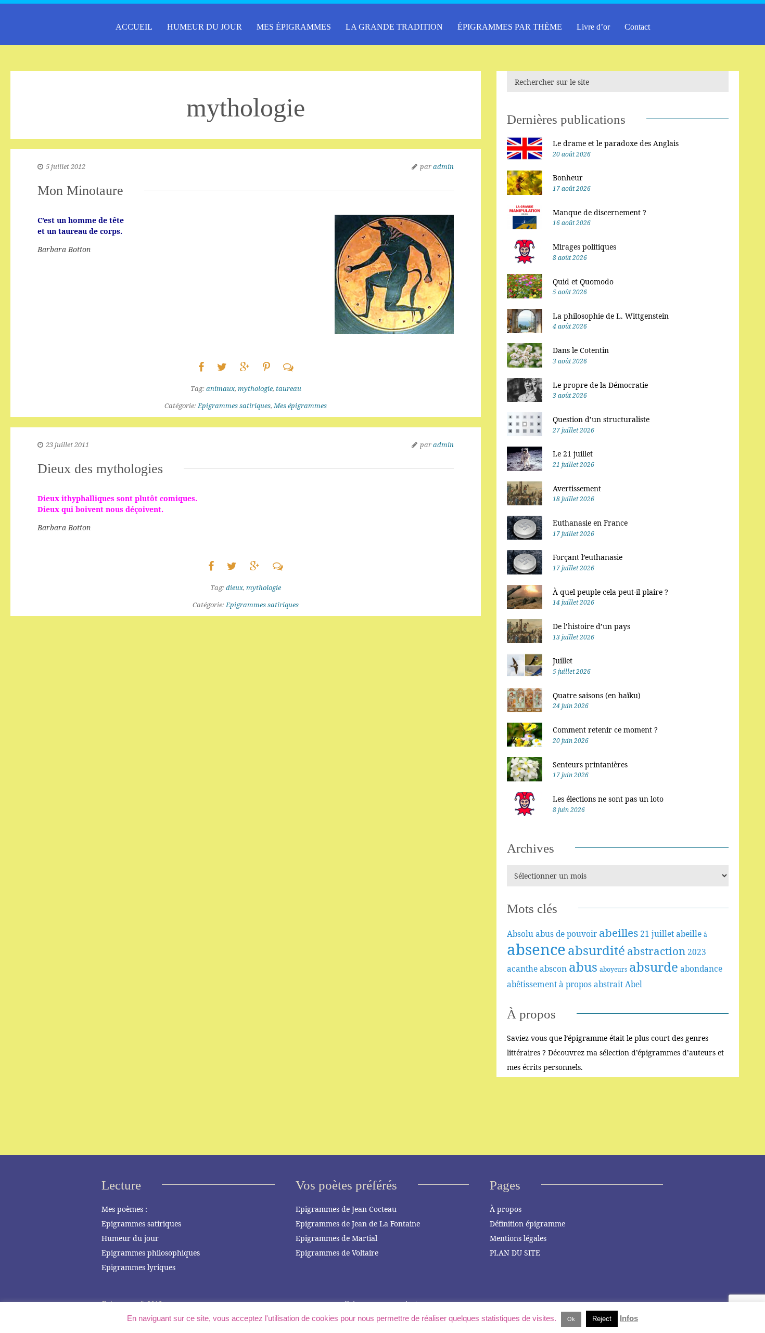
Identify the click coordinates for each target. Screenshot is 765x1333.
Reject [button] (601, 1319)
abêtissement (532, 984)
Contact (637, 26)
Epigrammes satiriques (234, 405)
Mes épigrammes (300, 405)
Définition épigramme (527, 1224)
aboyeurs (613, 969)
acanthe (522, 968)
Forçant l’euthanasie (587, 557)
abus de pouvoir (566, 933)
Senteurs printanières (590, 764)
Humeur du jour (130, 1238)
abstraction (656, 951)
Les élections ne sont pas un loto (608, 799)
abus (583, 966)
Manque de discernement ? (599, 212)
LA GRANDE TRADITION (394, 26)
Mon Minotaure (80, 190)
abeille (689, 933)
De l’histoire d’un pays (591, 626)
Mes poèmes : (124, 1209)
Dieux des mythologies (100, 468)
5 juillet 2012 (65, 166)
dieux (234, 587)
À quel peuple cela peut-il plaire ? (610, 592)
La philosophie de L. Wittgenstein (611, 316)
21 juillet (657, 933)
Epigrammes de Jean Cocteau (346, 1209)
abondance (701, 968)
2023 (696, 952)
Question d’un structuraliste (601, 419)
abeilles (618, 932)
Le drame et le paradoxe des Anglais (616, 143)
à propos (575, 984)
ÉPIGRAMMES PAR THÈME (509, 26)
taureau (288, 388)
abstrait (608, 984)
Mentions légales (518, 1238)
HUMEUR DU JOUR (204, 26)
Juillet (562, 660)
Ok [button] (571, 1319)
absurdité (596, 950)
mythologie (255, 388)
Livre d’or (593, 26)
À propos (505, 1209)
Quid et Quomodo (583, 281)
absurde (653, 966)
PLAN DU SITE (515, 1253)
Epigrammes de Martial (336, 1238)
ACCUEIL (134, 26)
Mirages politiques (584, 247)
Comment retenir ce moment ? (605, 730)
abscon (553, 968)
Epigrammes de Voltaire (337, 1253)
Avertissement (577, 488)
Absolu (520, 933)
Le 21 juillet (573, 454)
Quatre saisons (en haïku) (597, 695)
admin (443, 166)
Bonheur (568, 177)
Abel (633, 984)
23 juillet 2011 (67, 444)
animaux (220, 388)
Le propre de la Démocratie (600, 385)
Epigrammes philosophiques (150, 1253)
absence (536, 949)
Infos (629, 1318)
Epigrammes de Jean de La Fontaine (358, 1224)
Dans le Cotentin (581, 350)
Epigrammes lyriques (138, 1267)
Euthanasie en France (590, 523)
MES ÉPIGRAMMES (294, 26)
